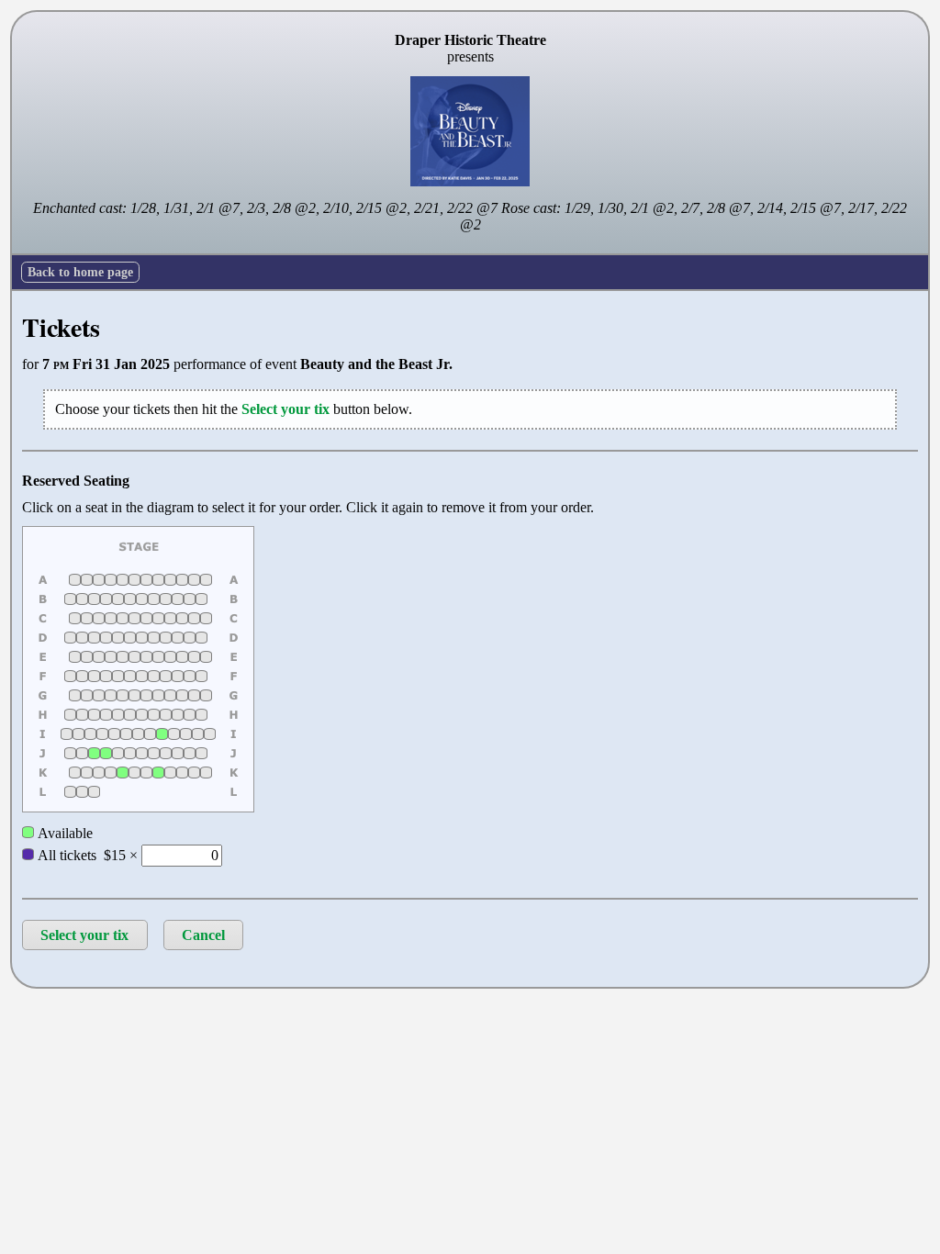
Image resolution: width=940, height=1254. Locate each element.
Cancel (203, 935)
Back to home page (80, 271)
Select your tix (84, 935)
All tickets (65, 855)
